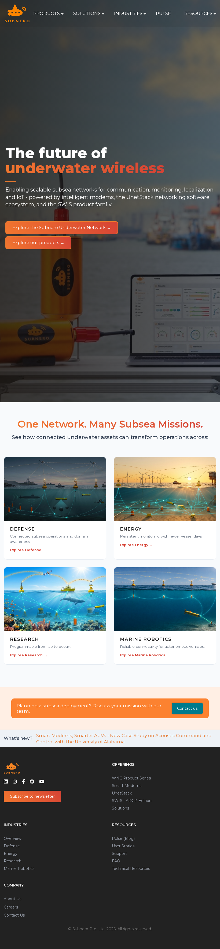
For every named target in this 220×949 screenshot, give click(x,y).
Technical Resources (131, 868)
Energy (10, 853)
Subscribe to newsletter (32, 796)
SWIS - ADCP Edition (132, 800)
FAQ (116, 861)
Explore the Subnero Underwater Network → (61, 227)
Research (12, 861)
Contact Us (14, 915)
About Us (12, 898)
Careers (11, 907)
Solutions (120, 808)
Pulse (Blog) (123, 838)
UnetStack (122, 793)
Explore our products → (38, 242)
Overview (12, 838)
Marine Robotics (19, 868)
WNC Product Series (131, 778)
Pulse (163, 13)
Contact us (187, 708)
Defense (12, 846)
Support (119, 853)
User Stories (123, 846)
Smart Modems (126, 785)
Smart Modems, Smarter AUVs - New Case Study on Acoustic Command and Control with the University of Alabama (124, 738)
